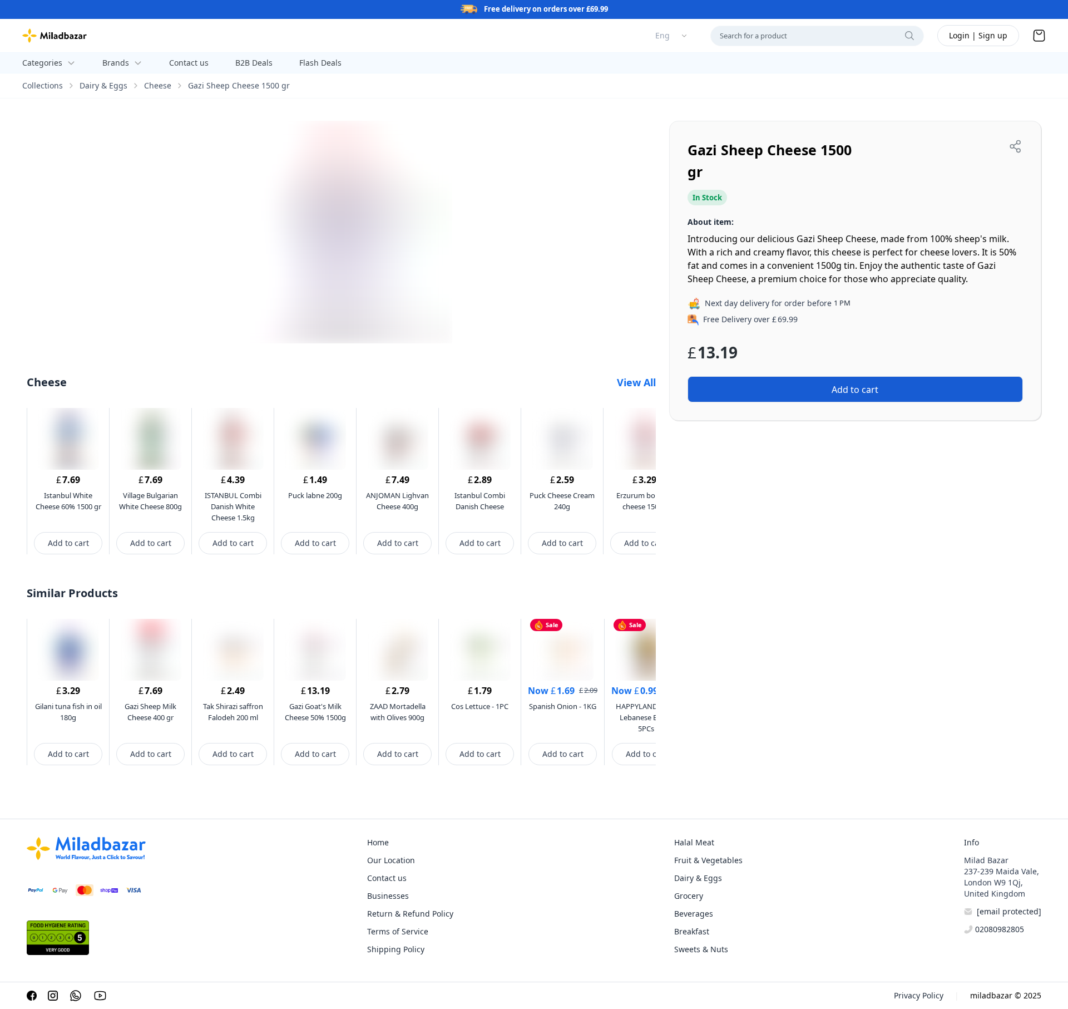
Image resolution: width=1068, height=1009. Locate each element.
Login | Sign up (978, 35)
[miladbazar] (54, 35)
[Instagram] (53, 996)
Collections (42, 85)
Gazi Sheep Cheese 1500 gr (239, 85)
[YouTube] (100, 995)
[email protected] (1009, 911)
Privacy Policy (918, 995)
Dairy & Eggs (103, 85)
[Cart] (1039, 35)
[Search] (909, 35)
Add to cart (68, 543)
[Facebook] (32, 996)
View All (636, 382)
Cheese (157, 85)
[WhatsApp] (75, 995)
